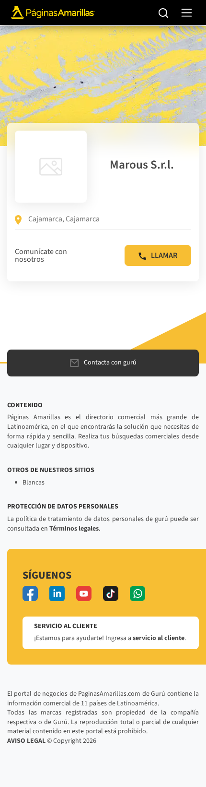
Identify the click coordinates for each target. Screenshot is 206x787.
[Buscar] (163, 12)
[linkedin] (57, 593)
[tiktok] (110, 593)
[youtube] (84, 593)
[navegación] (186, 12)
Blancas (34, 482)
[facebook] (30, 593)
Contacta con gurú (110, 362)
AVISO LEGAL (26, 741)
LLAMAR (164, 255)
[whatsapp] (137, 593)
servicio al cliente (158, 638)
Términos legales (74, 528)
